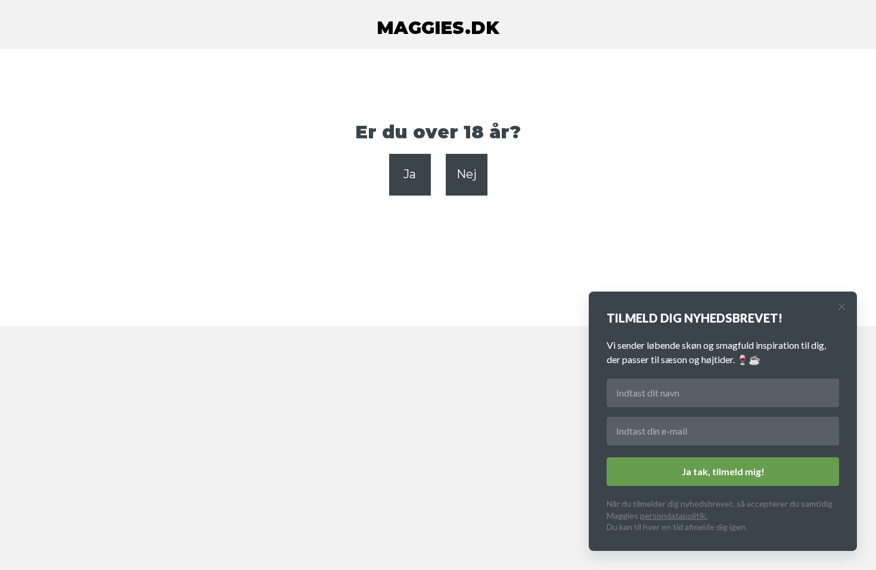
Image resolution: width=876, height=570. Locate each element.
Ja (409, 174)
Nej (466, 174)
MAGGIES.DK (438, 27)
